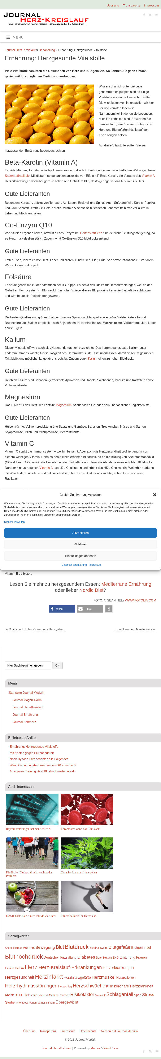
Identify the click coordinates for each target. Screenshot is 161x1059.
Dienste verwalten (14, 521)
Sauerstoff (100, 995)
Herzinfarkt (49, 977)
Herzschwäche (89, 985)
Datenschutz (88, 1031)
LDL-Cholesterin (27, 995)
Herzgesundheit (19, 977)
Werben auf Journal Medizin (119, 1031)
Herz (31, 966)
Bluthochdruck (24, 956)
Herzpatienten (125, 977)
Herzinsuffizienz (91, 233)
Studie (10, 1002)
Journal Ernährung (25, 714)
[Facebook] (144, 15)
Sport (137, 995)
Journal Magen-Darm (27, 700)
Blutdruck (77, 947)
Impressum (95, 564)
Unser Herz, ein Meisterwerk (134, 629)
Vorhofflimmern (46, 1002)
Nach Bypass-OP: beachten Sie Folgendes (39, 759)
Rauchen (64, 995)
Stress (148, 994)
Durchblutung (104, 957)
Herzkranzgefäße (77, 978)
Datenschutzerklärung (74, 564)
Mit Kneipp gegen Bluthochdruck (32, 753)
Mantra (95, 1048)
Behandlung (47, 50)
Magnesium (64, 405)
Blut (60, 947)
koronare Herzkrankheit (133, 986)
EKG (116, 957)
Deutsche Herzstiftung (60, 957)
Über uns (113, 5)
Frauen (141, 957)
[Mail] (156, 15)
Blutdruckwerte (99, 947)
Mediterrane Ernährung (126, 584)
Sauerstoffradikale (17, 175)
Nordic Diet (91, 590)
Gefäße (9, 968)
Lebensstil (43, 995)
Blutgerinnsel (141, 947)
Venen (33, 1002)
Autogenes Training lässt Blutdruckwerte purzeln (42, 771)
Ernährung (127, 957)
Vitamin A (148, 175)
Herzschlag (65, 986)
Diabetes (86, 957)
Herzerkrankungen (118, 968)
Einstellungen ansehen (80, 556)
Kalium (92, 358)
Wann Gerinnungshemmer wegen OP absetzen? (43, 765)
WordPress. (111, 1048)
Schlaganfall (119, 994)
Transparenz (131, 5)
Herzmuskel (104, 977)
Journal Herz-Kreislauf (20, 50)
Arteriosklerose (13, 947)
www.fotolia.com (140, 600)
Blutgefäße (119, 947)
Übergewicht (67, 1002)
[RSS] (150, 15)
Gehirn (19, 968)
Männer (53, 995)
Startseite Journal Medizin (26, 692)
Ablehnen (80, 544)
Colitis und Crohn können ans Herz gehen (35, 629)
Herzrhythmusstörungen (31, 985)
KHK (109, 986)
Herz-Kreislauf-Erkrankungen (70, 967)
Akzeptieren (80, 533)
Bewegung (45, 947)
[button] (155, 495)
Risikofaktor (82, 994)
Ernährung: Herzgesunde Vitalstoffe (34, 746)
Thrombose (22, 1002)
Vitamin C (46, 467)
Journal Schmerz (24, 722)
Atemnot (29, 947)
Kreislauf (11, 995)
